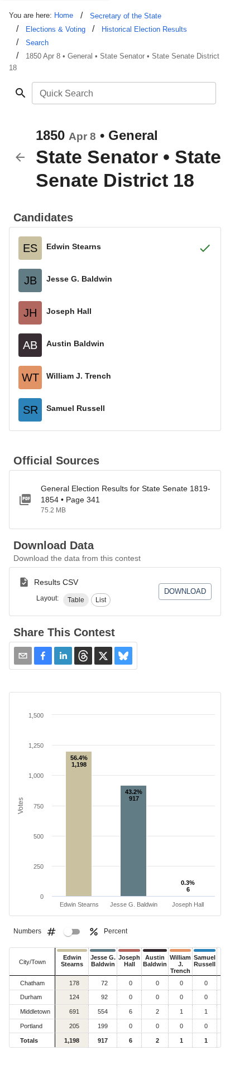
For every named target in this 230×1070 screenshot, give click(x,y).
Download (185, 591)
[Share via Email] (23, 656)
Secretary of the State (125, 16)
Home (63, 15)
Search (37, 42)
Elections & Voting (55, 29)
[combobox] (123, 93)
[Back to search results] (20, 157)
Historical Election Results (144, 29)
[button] (76, 600)
